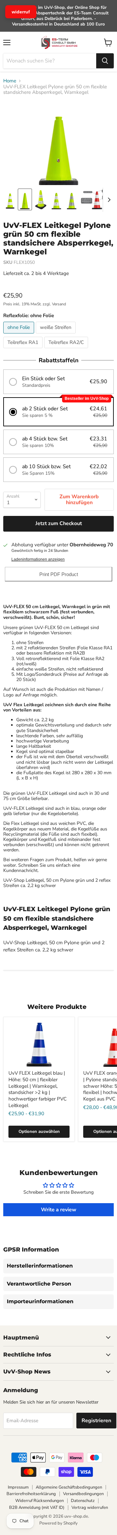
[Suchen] (105, 60)
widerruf (21, 11)
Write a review (58, 1209)
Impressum (18, 1487)
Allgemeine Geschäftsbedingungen (69, 1487)
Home (9, 81)
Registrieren (96, 1420)
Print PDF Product (58, 574)
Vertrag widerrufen (90, 1507)
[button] (58, 382)
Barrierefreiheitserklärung (31, 1494)
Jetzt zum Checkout (58, 523)
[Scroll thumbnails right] (108, 200)
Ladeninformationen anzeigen (38, 559)
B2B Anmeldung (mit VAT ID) (36, 1507)
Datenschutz (83, 1501)
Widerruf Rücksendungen (39, 1501)
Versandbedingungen (83, 1494)
